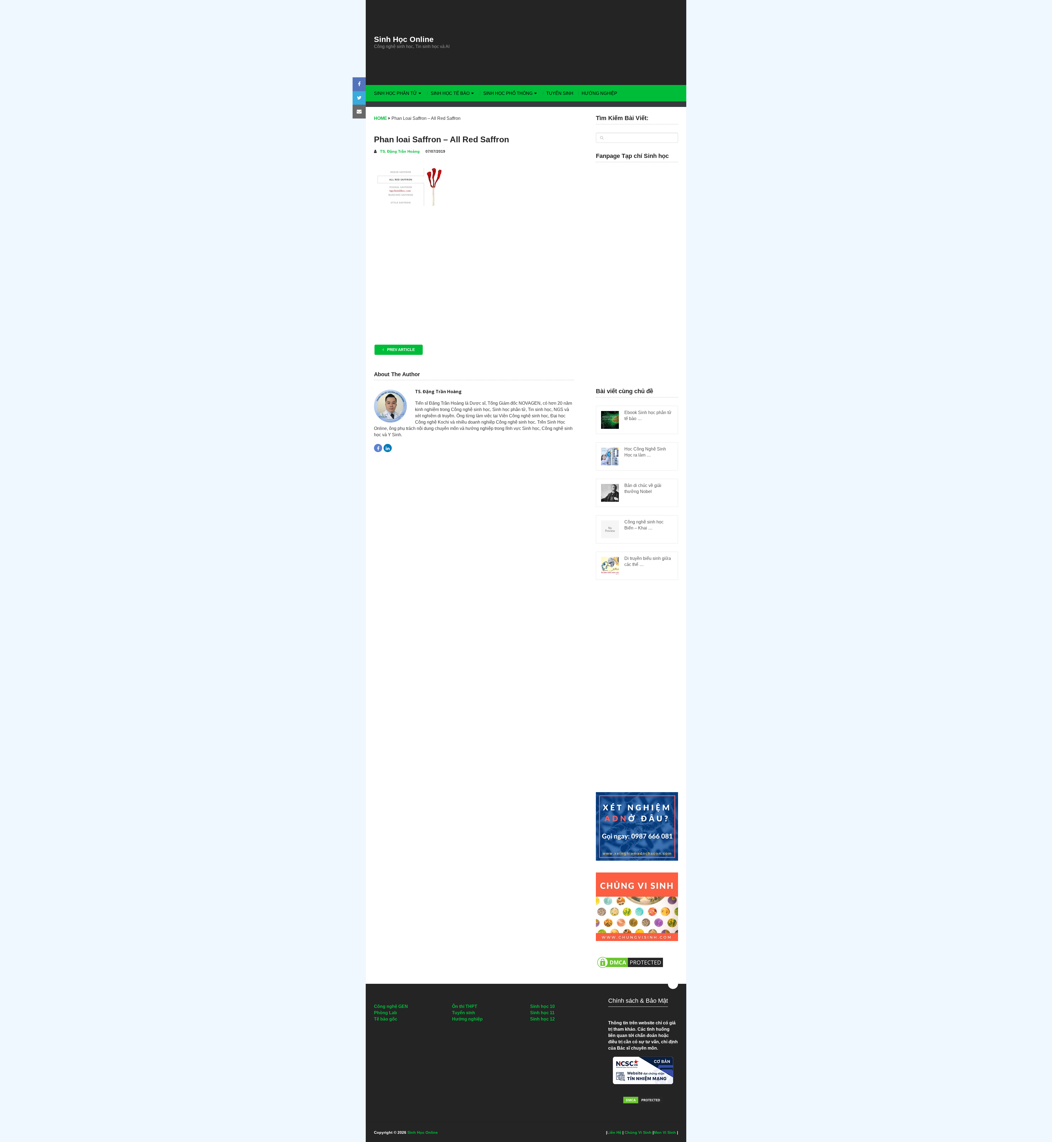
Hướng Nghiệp (599, 93)
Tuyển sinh (559, 93)
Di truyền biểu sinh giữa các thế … (647, 561)
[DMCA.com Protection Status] (630, 971)
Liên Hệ (614, 1132)
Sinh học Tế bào (450, 93)
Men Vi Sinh (665, 1132)
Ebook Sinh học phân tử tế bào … (647, 415)
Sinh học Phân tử (395, 93)
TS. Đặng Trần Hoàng (400, 151)
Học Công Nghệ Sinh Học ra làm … (645, 452)
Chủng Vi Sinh (638, 1132)
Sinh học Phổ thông (508, 93)
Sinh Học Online (404, 39)
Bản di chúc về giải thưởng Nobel (642, 488)
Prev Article (400, 349)
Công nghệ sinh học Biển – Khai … (644, 525)
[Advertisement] (576, 42)
